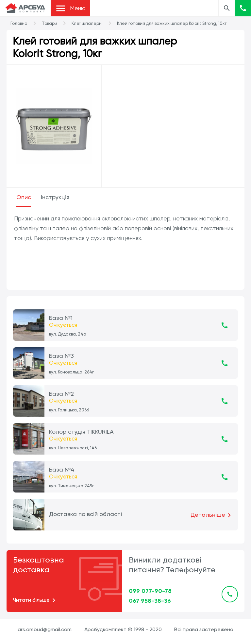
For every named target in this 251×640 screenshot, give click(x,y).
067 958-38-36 (150, 600)
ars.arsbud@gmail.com (45, 629)
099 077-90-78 (150, 591)
